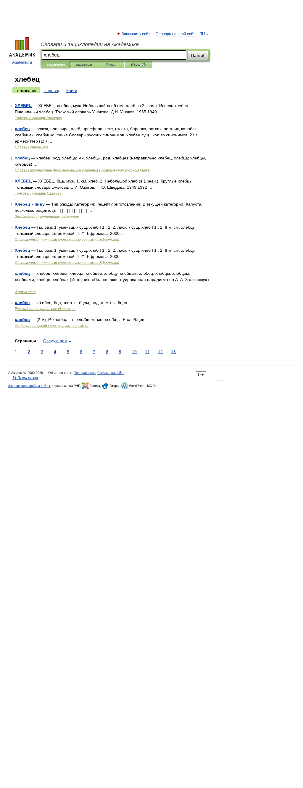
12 (160, 351)
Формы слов (25, 292)
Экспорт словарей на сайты (29, 385)
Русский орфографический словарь (45, 309)
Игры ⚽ (138, 64)
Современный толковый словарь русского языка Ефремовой (67, 240)
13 (173, 351)
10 (134, 351)
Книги (111, 64)
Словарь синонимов (32, 147)
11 (147, 351)
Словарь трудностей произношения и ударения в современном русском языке (82, 170)
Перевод (51, 90)
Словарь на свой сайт (175, 34)
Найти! (197, 55)
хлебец (22, 128)
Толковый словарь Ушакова (38, 118)
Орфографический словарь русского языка (51, 326)
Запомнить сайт (136, 34)
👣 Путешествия (25, 377)
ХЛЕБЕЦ (23, 105)
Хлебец (22, 227)
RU (202, 34)
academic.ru (22, 62)
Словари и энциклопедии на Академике (90, 44)
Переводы (83, 64)
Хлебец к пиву (30, 204)
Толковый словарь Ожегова (38, 193)
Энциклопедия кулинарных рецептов (47, 216)
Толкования (55, 64)
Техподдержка (85, 372)
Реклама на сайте (110, 372)
